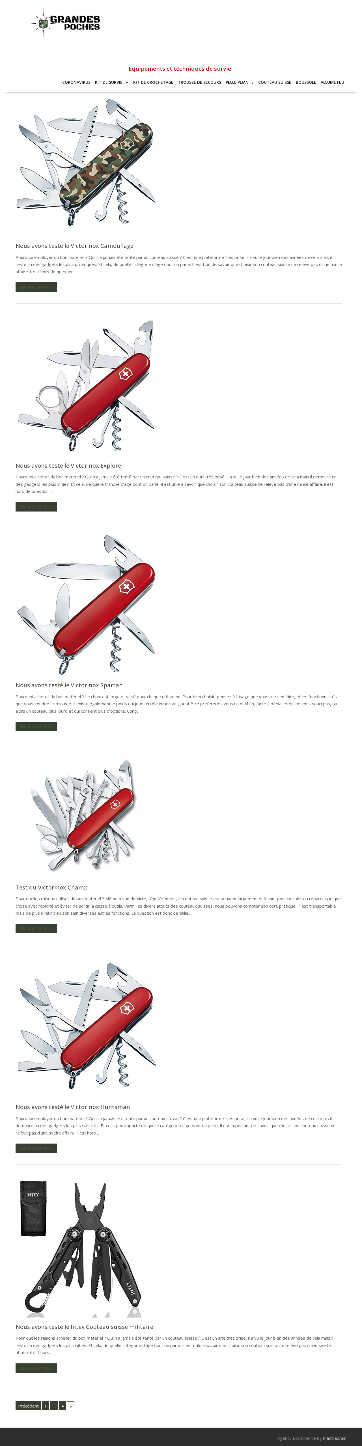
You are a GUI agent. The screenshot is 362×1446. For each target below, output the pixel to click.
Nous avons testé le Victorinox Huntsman (73, 1107)
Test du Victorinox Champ (52, 887)
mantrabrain (334, 1438)
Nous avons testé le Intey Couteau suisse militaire (84, 1327)
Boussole (306, 82)
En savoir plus (36, 287)
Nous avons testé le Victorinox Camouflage (74, 246)
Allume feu (332, 82)
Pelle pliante (240, 82)
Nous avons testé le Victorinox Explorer (70, 465)
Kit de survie (108, 82)
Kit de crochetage (153, 82)
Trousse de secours (199, 82)
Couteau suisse (274, 82)
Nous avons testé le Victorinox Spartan (69, 685)
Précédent (28, 1406)
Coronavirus (76, 82)
